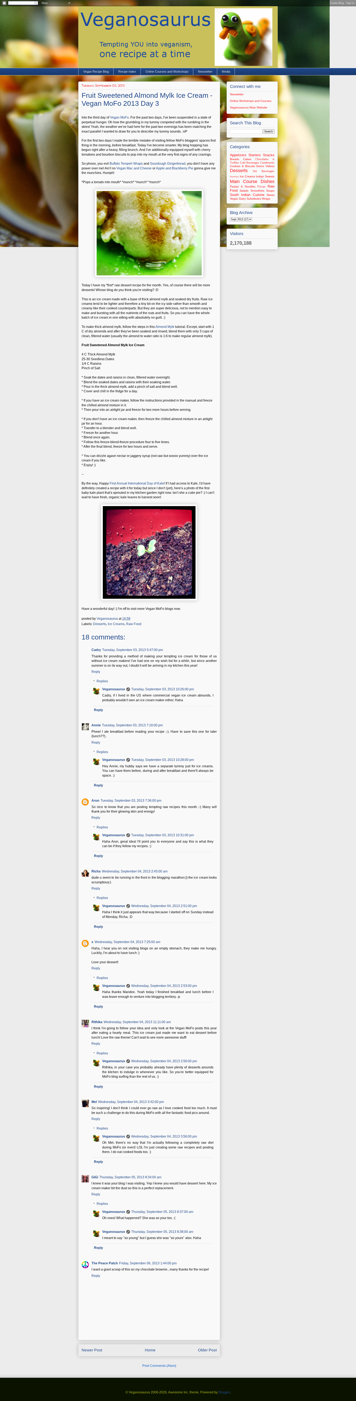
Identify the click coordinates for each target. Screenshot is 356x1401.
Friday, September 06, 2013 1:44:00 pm (148, 1263)
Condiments (267, 162)
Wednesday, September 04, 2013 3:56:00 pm (164, 1136)
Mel (94, 1102)
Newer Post (92, 1350)
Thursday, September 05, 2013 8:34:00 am (130, 1177)
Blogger (224, 1392)
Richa (96, 871)
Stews (270, 195)
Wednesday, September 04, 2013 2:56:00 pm (164, 1061)
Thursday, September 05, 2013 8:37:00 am (162, 1212)
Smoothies (257, 190)
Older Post (207, 1350)
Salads (244, 190)
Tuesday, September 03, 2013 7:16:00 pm (132, 725)
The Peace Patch (104, 1263)
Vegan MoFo (119, 117)
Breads (234, 159)
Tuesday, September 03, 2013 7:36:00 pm (131, 800)
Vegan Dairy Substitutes (245, 198)
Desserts (99, 624)
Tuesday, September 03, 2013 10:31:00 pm (162, 835)
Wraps (266, 198)
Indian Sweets (265, 176)
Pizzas (261, 186)
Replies (102, 681)
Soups (270, 190)
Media (226, 71)
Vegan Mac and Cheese (134, 168)
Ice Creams (116, 624)
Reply (95, 671)
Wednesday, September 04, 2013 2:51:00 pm (164, 906)
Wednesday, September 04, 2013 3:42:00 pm (131, 1102)
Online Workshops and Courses (250, 100)
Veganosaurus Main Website (248, 107)
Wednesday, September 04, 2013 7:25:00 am (127, 942)
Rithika (96, 1022)
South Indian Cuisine (247, 195)
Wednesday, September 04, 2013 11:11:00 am (137, 1022)
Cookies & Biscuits (242, 166)
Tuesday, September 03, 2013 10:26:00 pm (162, 689)
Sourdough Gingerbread (167, 163)
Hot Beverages (263, 171)
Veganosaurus (113, 689)
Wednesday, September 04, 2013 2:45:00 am (134, 871)
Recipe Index (127, 71)
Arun (95, 800)
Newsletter (205, 71)
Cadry (96, 650)
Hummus (234, 176)
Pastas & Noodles (242, 186)
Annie (96, 725)
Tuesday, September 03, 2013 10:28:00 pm (162, 760)
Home (150, 1350)
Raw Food (133, 624)
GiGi (94, 1177)
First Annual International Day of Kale (137, 483)
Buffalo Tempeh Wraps (126, 163)
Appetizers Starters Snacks (252, 155)
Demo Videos (265, 166)
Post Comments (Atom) (159, 1365)
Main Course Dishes (252, 181)
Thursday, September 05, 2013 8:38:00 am (162, 1231)
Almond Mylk (164, 326)
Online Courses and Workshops (167, 71)
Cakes (247, 159)
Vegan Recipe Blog (96, 71)
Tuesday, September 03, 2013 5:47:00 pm (132, 650)
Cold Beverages (249, 162)
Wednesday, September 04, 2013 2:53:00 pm (164, 986)
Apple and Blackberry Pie (174, 168)
